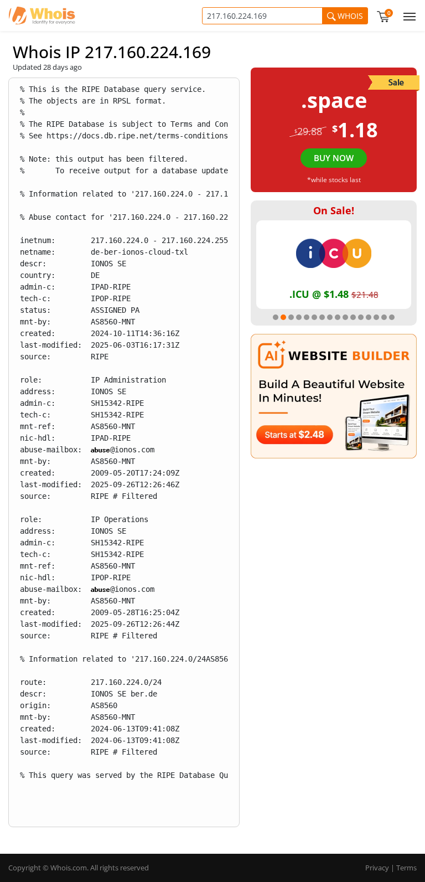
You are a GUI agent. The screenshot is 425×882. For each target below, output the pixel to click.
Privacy (377, 868)
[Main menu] (407, 15)
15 (384, 317)
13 (368, 317)
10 (345, 317)
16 (392, 317)
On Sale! (333, 210)
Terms (406, 868)
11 (353, 317)
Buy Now (334, 157)
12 (361, 317)
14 (376, 317)
